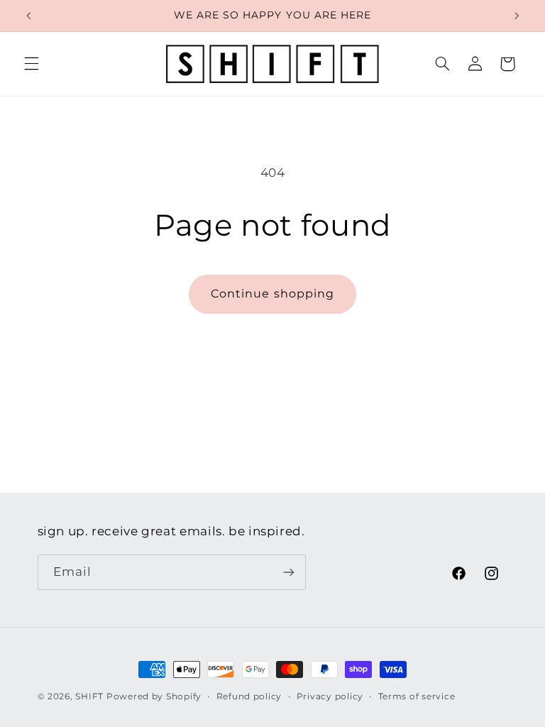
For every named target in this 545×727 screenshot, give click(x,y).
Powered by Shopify (154, 696)
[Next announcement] (516, 15)
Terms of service (417, 696)
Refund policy (249, 696)
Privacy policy (330, 696)
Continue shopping (272, 293)
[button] (31, 64)
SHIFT (89, 696)
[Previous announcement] (28, 15)
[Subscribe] (288, 571)
